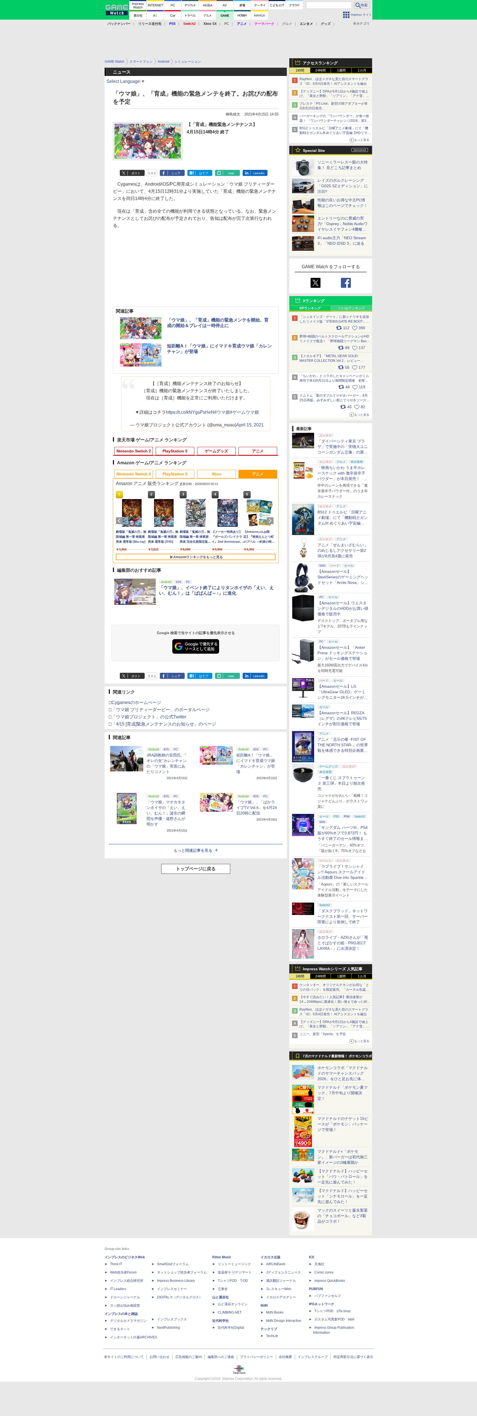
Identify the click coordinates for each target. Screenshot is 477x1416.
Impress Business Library (176, 1281)
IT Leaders (118, 1289)
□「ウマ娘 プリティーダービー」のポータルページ (159, 709)
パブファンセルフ (327, 1296)
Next (271, 520)
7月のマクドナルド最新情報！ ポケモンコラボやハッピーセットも (337, 1057)
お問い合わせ (159, 1357)
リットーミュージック (234, 1264)
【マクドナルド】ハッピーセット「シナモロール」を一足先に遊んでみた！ (342, 1196)
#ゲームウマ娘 (244, 412)
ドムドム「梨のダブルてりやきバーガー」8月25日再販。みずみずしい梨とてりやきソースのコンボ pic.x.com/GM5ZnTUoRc (335, 400)
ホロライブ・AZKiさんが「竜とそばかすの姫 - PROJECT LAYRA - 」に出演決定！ (342, 943)
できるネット (120, 1329)
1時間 (300, 70)
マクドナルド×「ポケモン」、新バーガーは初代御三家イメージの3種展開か (342, 1157)
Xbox (216, 474)
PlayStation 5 (175, 451)
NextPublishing (168, 1328)
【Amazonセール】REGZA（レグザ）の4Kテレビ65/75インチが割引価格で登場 (342, 718)
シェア (176, 173)
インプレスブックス (172, 1319)
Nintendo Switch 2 (133, 451)
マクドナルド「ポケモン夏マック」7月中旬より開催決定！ (342, 1093)
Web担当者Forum (123, 1272)
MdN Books (274, 1312)
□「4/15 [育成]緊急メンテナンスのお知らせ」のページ (162, 724)
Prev (120, 520)
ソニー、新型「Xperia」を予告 (323, 1034)
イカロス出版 (270, 1257)
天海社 (319, 1264)
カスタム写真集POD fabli (334, 1319)
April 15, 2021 (250, 425)
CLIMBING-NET (230, 1312)
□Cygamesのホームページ (135, 702)
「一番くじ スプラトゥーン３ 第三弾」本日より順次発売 (341, 783)
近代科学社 (220, 1321)
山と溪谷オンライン (233, 1304)
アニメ (258, 451)
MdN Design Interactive (283, 1321)
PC (226, 24)
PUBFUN (316, 1289)
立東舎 (223, 1289)
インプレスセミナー (172, 1289)
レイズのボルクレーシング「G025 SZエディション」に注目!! (342, 186)
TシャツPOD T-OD (233, 1281)
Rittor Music (221, 1257)
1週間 (341, 70)
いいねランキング (351, 308)
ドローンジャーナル (125, 1297)
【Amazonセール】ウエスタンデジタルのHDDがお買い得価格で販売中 (342, 608)
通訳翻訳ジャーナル (281, 1281)
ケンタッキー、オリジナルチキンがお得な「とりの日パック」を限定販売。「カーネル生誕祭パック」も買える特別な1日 (334, 989)
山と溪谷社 (220, 1297)
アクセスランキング (320, 63)
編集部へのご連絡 (221, 1357)
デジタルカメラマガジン (128, 1321)
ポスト (136, 173)
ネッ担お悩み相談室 (125, 1305)
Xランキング (314, 301)
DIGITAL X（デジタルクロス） (179, 1297)
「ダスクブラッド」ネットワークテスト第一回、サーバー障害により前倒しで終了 (342, 916)
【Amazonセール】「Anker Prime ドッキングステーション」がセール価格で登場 (342, 653)
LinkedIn (258, 173)
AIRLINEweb (275, 1264)
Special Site (314, 150)
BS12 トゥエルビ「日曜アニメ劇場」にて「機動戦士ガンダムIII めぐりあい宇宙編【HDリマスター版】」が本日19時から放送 (335, 132)
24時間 (320, 70)
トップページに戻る (196, 868)
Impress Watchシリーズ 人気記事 (332, 969)
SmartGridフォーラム (173, 1264)
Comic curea (323, 1272)
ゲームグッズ (216, 451)
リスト (152, 173)
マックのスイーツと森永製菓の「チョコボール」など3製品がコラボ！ (342, 1215)
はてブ (203, 173)
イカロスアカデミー (281, 1297)
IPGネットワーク (321, 1304)
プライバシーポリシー (256, 1357)
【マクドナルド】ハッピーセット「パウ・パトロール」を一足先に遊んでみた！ (342, 1176)
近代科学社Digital (231, 1328)
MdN (264, 1305)
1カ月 (362, 70)
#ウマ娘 (222, 412)
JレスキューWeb (278, 1289)
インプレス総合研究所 (126, 1281)
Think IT (116, 1264)
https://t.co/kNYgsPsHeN (190, 412)
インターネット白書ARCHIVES (133, 1337)
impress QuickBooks (329, 1281)
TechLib (272, 1336)
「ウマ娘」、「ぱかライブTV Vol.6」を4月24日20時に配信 (256, 807)
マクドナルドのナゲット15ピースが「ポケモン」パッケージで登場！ (342, 1124)
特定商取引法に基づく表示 (353, 1357)
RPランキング (310, 308)
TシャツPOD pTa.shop (332, 1311)
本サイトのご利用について (124, 1357)
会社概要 (285, 1357)
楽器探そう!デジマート (235, 1272)
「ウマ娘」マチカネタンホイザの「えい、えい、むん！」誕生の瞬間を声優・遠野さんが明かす (166, 813)
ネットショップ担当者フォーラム (182, 1272)
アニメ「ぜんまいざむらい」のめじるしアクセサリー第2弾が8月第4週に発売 (342, 550)
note (231, 173)
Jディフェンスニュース (283, 1272)
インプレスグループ (313, 1357)
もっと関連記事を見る (193, 850)
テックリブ (269, 1329)
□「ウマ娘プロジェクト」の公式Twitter (147, 716)
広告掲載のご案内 (188, 1357)
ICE (311, 1257)
